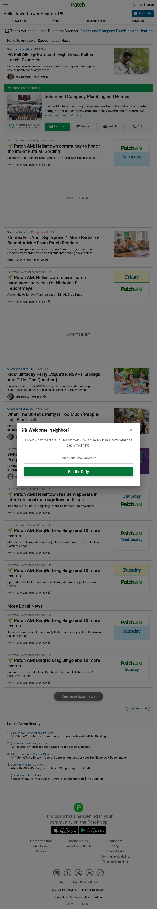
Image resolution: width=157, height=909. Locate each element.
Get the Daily (78, 471)
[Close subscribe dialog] (131, 430)
